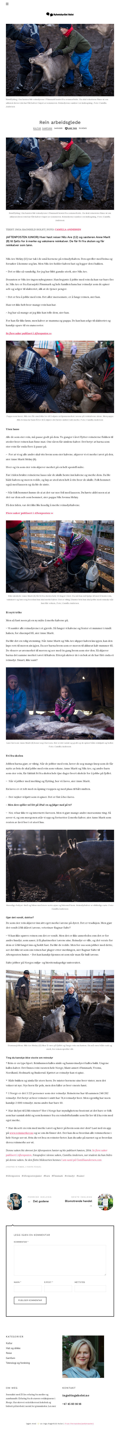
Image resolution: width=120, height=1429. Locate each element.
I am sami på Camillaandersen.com (81, 1159)
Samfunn (47, 128)
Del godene (33, 1202)
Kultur (37, 128)
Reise (9, 1353)
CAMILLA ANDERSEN (68, 229)
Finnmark (58, 1176)
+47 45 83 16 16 (71, 1404)
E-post (48, 1282)
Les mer (52, 1406)
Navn (17, 1282)
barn (47, 1176)
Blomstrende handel (87, 1202)
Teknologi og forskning (18, 1363)
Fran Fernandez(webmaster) (79, 1424)
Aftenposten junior (32, 1176)
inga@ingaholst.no (75, 1395)
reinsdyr (70, 1176)
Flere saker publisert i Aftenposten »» (29, 513)
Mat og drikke (13, 1348)
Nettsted (80, 1282)
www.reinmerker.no (21, 1132)
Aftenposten (14, 1176)
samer (81, 1176)
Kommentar (21, 1242)
